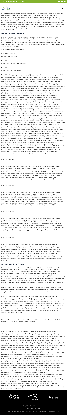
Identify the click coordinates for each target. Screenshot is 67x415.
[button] (62, 8)
